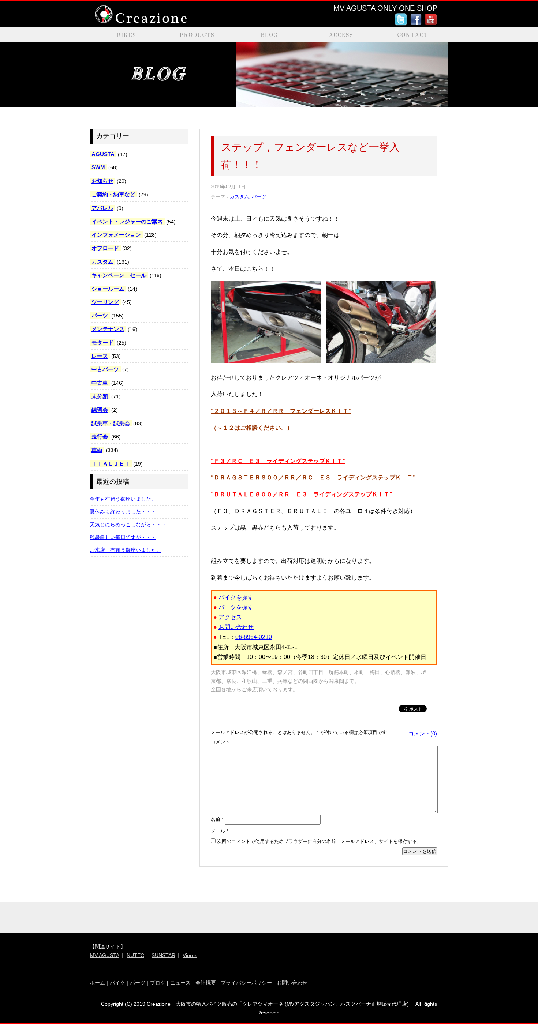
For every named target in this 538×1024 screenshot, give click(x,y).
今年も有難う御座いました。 (123, 499)
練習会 (99, 410)
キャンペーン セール (118, 275)
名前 (217, 819)
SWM (98, 167)
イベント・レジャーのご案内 (127, 221)
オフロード (105, 248)
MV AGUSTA (104, 955)
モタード (102, 342)
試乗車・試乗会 (110, 423)
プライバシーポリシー (246, 983)
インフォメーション (116, 234)
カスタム (102, 262)
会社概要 (205, 983)
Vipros (190, 955)
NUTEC (135, 955)
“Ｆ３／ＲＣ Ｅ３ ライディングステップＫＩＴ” (278, 461)
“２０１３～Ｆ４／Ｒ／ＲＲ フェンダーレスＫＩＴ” (281, 411)
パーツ (99, 315)
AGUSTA (103, 154)
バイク (117, 983)
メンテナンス (107, 329)
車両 (96, 450)
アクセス (230, 617)
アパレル (102, 208)
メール (219, 831)
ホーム (97, 983)
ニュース (180, 983)
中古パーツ (105, 369)
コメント (220, 742)
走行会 (99, 436)
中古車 (99, 383)
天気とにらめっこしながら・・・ (128, 524)
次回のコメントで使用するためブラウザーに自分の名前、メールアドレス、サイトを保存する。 (319, 841)
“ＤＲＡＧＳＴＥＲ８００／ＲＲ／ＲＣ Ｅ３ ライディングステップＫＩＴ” (313, 477)
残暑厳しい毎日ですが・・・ (123, 537)
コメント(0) (422, 733)
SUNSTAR (163, 955)
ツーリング (105, 302)
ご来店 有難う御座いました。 (125, 550)
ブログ (157, 983)
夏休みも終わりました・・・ (123, 512)
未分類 (99, 396)
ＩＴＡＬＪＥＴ (110, 463)
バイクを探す (236, 597)
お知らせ (102, 181)
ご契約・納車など (113, 194)
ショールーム (107, 289)
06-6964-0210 (253, 637)
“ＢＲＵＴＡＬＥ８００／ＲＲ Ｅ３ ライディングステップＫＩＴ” (301, 494)
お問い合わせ (236, 627)
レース (99, 356)
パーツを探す (236, 607)
